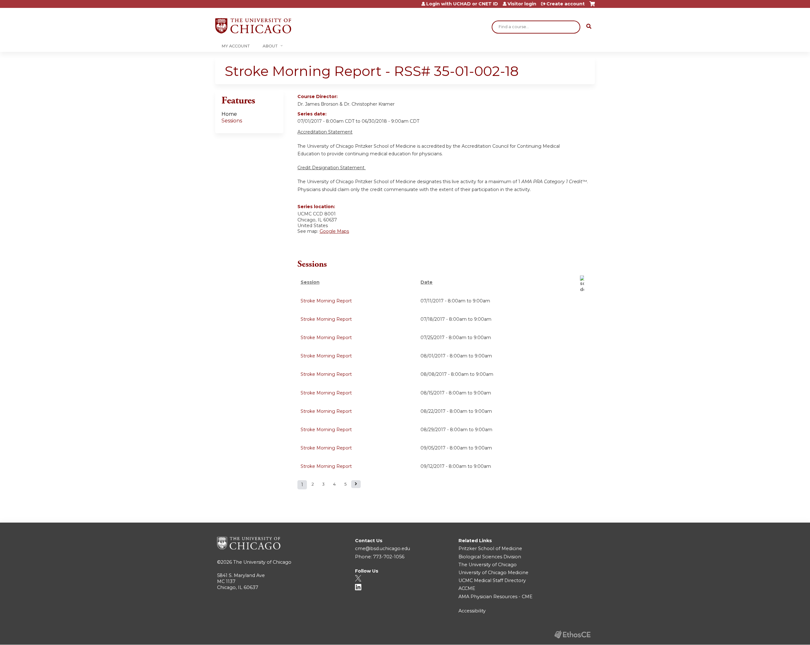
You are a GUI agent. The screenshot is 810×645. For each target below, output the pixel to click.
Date (427, 282)
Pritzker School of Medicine (490, 548)
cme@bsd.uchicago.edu (382, 548)
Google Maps (334, 231)
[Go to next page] (356, 484)
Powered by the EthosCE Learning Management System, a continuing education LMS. (572, 634)
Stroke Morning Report (326, 301)
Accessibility (472, 611)
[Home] (253, 25)
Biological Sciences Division (489, 557)
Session (310, 282)
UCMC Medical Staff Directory (492, 580)
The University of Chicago (262, 562)
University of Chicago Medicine (493, 572)
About (270, 46)
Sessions (231, 121)
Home (229, 114)
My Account (235, 46)
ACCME (466, 588)
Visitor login (522, 4)
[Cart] (592, 6)
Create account (565, 4)
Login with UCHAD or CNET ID (462, 4)
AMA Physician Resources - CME (495, 596)
